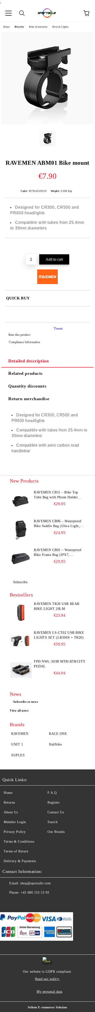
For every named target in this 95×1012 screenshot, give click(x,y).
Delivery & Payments (20, 861)
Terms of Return (16, 851)
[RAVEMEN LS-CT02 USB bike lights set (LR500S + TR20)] (21, 641)
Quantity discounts (27, 386)
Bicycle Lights (60, 26)
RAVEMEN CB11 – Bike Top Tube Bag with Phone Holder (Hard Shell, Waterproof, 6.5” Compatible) (56, 495)
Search (52, 822)
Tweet (58, 328)
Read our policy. (47, 979)
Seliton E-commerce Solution (47, 1007)
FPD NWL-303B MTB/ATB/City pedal (59, 664)
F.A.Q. (53, 793)
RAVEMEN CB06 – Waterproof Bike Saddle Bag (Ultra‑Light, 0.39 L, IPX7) (58, 524)
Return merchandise (28, 398)
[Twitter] (19, 902)
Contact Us (56, 812)
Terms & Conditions (19, 841)
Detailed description (28, 360)
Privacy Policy (15, 832)
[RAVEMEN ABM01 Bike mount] (47, 123)
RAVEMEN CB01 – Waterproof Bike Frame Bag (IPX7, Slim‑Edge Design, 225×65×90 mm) (58, 552)
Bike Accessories (38, 26)
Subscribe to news (25, 702)
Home (6, 26)
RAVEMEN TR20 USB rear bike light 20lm (56, 606)
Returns (9, 802)
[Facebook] (9, 902)
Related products (25, 373)
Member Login (15, 822)
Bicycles (19, 26)
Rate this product (19, 335)
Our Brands (56, 832)
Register (54, 802)
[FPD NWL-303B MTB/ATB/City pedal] (21, 670)
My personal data (49, 991)
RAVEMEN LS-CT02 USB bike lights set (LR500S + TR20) (59, 635)
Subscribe (20, 582)
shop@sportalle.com (35, 883)
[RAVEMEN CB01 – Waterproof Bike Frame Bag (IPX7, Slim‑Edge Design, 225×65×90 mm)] (21, 559)
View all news (19, 710)
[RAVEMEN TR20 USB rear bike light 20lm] (21, 613)
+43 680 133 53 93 (34, 892)
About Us (11, 812)
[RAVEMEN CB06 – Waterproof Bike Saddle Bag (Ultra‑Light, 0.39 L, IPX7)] (21, 530)
